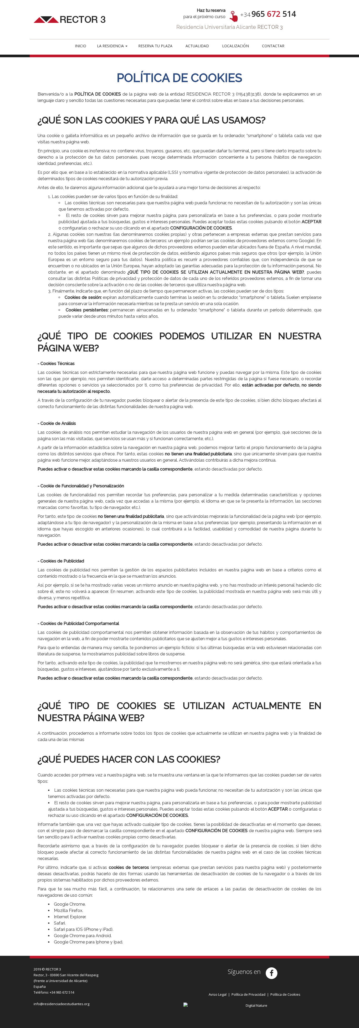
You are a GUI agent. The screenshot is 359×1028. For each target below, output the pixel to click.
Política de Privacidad (248, 994)
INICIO (80, 45)
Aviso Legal (218, 994)
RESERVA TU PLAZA (155, 45)
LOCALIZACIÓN (235, 45)
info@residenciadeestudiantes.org (61, 1003)
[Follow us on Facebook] (273, 972)
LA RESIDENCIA (111, 45)
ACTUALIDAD (197, 45)
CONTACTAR (273, 45)
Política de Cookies (285, 994)
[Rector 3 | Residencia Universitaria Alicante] (80, 11)
